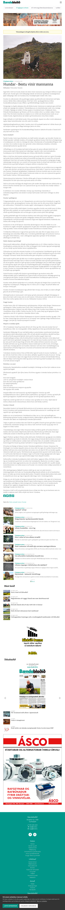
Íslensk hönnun (32, 862)
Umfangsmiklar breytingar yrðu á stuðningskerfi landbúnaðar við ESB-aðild (35, 617)
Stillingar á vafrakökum (28, 906)
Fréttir (32, 841)
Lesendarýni (9, 8)
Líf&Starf (32, 859)
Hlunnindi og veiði (32, 875)
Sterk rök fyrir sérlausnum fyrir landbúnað (24, 611)
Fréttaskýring (32, 849)
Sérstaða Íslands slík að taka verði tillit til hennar (26, 605)
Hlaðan (32, 884)
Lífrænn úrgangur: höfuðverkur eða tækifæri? (31, 565)
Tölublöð (32, 887)
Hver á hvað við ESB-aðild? (19, 592)
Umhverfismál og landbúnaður (32, 851)
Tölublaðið (10, 659)
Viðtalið (32, 873)
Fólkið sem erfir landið (32, 869)
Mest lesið (9, 586)
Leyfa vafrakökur (10, 906)
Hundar (24, 502)
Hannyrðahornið (32, 865)
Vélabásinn (32, 877)
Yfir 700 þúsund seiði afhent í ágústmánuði (24, 713)
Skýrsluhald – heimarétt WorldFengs (27, 574)
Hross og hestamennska (32, 853)
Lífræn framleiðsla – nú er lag (25, 528)
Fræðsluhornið (32, 847)
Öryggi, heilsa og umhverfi (32, 855)
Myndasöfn (32, 889)
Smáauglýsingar (32, 885)
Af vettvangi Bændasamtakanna (42, 8)
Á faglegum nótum (22, 8)
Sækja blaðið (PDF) (32, 667)
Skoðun (32, 844)
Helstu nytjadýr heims (15, 502)
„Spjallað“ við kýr (21, 510)
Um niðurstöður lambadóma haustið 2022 (29, 556)
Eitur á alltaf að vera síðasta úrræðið (27, 537)
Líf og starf (32, 871)
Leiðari (58, 8)
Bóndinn (32, 867)
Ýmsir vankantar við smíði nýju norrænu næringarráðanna (35, 546)
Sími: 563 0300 (33, 825)
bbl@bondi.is (33, 827)
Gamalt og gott (32, 846)
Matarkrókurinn (33, 864)
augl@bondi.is (33, 828)
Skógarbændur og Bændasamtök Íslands (29, 519)
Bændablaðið (32, 893)
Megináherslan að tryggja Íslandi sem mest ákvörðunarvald (30, 598)
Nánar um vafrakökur (42, 901)
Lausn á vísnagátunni (18, 720)
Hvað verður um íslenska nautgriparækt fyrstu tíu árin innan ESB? (32, 728)
